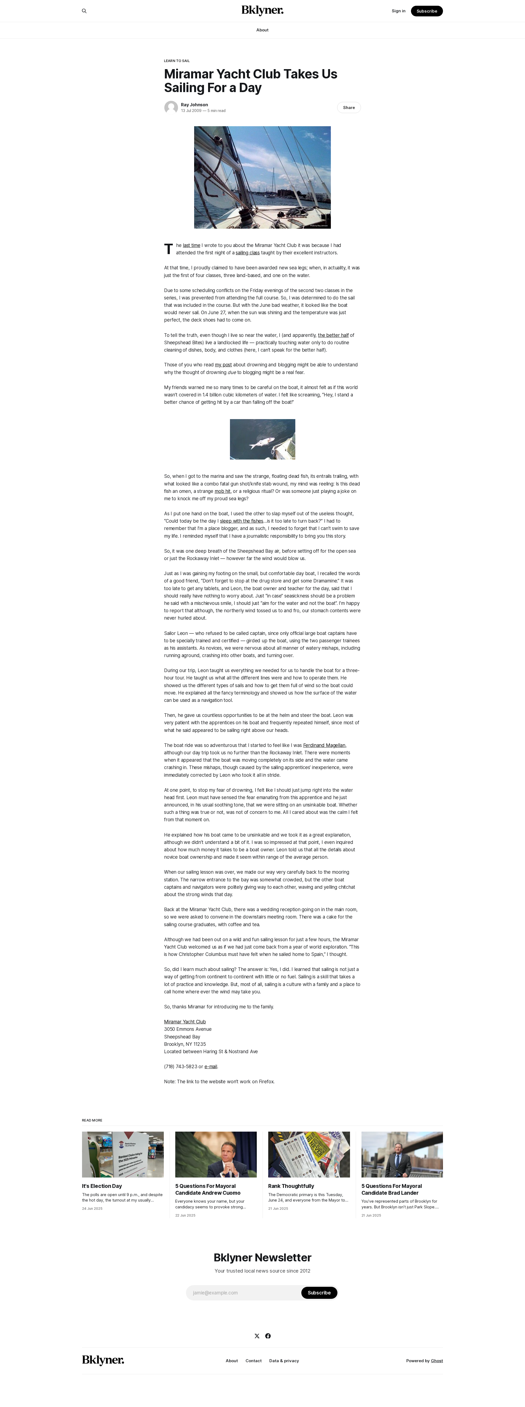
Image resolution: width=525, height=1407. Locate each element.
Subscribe (427, 11)
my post (223, 364)
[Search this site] (84, 11)
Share (349, 107)
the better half (333, 335)
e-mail (211, 1066)
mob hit (223, 491)
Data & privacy (284, 1360)
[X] (257, 1336)
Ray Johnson (194, 104)
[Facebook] (268, 1336)
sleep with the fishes (241, 521)
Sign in (399, 10)
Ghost (437, 1360)
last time (191, 245)
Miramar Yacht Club (185, 1022)
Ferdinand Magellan (324, 745)
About (262, 30)
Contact (254, 1360)
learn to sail (177, 60)
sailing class (248, 252)
